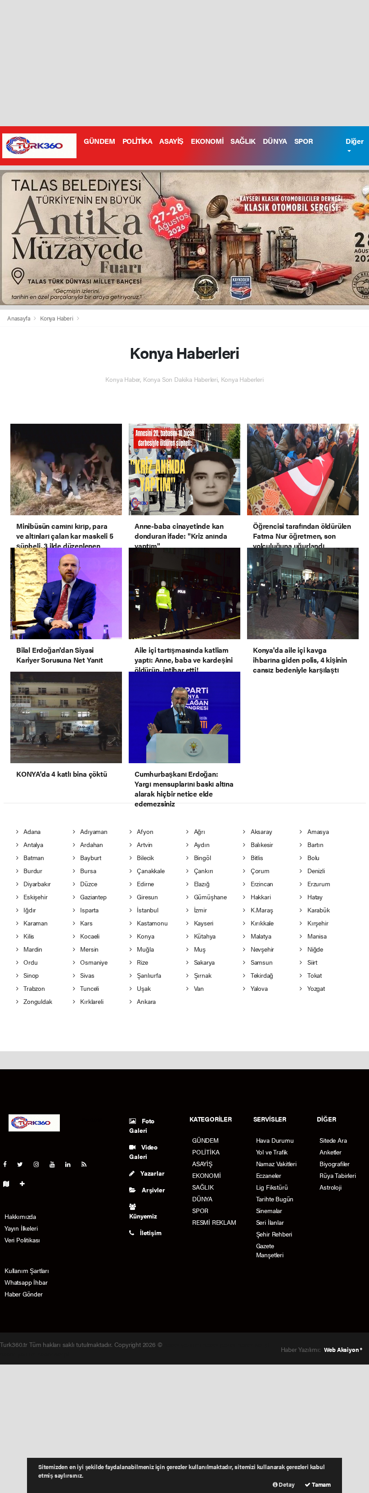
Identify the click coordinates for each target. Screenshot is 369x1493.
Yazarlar (151, 1172)
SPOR (303, 141)
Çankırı (202, 870)
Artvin (144, 844)
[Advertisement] (184, 63)
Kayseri (202, 922)
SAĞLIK (243, 141)
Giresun (146, 896)
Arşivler (152, 1189)
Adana (31, 831)
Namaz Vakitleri (276, 1163)
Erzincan (261, 883)
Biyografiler (335, 1163)
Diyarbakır (36, 883)
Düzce (87, 883)
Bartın (314, 844)
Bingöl (201, 857)
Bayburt (89, 857)
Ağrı (198, 831)
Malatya (260, 935)
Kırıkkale (261, 922)
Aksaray (260, 831)
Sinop (30, 975)
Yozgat (315, 988)
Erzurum (318, 883)
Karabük (317, 909)
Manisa (316, 935)
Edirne (144, 883)
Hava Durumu (275, 1140)
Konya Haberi (56, 318)
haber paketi (219, 1344)
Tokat (314, 975)
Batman (33, 857)
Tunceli (88, 988)
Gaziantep (92, 896)
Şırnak (201, 975)
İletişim (150, 1232)
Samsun (260, 961)
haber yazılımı (182, 1344)
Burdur (32, 870)
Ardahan (90, 844)
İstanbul (146, 909)
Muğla (144, 948)
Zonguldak (37, 1001)
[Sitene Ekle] (26, 1183)
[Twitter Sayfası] (23, 1163)
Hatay (314, 896)
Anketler (330, 1151)
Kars (85, 922)
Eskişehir (34, 896)
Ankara (145, 1001)
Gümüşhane (209, 896)
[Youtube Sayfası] (56, 1163)
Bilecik (144, 857)
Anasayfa (19, 318)
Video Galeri (143, 1151)
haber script (53, 1353)
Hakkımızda (20, 1216)
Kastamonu (151, 922)
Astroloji (330, 1186)
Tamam (320, 1484)
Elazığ (200, 883)
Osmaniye (92, 961)
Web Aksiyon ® (343, 1349)
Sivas (86, 975)
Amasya (317, 831)
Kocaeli (88, 935)
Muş (199, 948)
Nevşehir (261, 948)
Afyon (144, 831)
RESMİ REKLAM (214, 1222)
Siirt (311, 961)
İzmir (199, 909)
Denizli (315, 870)
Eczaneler (268, 1175)
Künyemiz (143, 1215)
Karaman (34, 922)
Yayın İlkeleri (20, 1227)
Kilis (28, 935)
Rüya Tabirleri (338, 1175)
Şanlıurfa (148, 975)
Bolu (313, 857)
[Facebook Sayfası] (8, 1163)
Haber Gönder (23, 1293)
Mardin (32, 948)
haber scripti (254, 1344)
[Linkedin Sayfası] (71, 1163)
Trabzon (33, 988)
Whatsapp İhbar (25, 1282)
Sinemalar (269, 1210)
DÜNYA (275, 141)
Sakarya (203, 961)
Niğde (314, 948)
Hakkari (259, 896)
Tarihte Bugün (275, 1198)
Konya (144, 935)
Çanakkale (150, 870)
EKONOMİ (207, 141)
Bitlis (256, 857)
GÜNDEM (99, 141)
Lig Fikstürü (272, 1186)
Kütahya (204, 935)
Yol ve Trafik (272, 1151)
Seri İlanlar (270, 1222)
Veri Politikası (22, 1239)
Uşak (143, 988)
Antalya (32, 844)
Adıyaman (92, 831)
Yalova (258, 988)
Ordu (29, 961)
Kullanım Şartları (26, 1270)
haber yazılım (18, 1353)
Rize (141, 961)
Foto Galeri (141, 1125)
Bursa (87, 870)
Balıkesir (261, 844)
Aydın (201, 844)
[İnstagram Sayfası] (40, 1163)
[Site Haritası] (10, 1183)
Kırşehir (317, 922)
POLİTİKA (137, 141)
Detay (286, 1484)
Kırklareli (90, 1001)
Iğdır (29, 909)
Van (198, 988)
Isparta (88, 909)
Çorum (259, 870)
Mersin (88, 948)
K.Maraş (261, 909)
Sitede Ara (333, 1140)
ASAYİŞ (171, 141)
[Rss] (87, 1163)
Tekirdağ (261, 975)
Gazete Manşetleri (270, 1250)
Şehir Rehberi (274, 1233)
